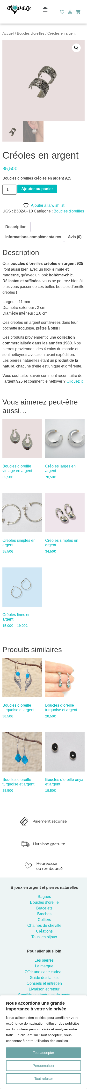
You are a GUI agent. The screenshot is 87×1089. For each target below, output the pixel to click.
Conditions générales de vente (44, 995)
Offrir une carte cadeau (44, 972)
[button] (45, 9)
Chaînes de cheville (44, 925)
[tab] (16, 227)
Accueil (8, 33)
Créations (44, 931)
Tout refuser (43, 1079)
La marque (44, 966)
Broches (44, 914)
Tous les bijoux (44, 937)
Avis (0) (74, 237)
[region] (43, 1042)
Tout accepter (43, 1053)
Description (16, 227)
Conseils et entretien (44, 983)
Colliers (44, 920)
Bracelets (44, 908)
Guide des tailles (44, 978)
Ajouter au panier (37, 189)
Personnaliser (43, 1066)
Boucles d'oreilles (30, 33)
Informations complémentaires (33, 237)
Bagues (44, 897)
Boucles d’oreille (44, 902)
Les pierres (44, 960)
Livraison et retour (44, 989)
